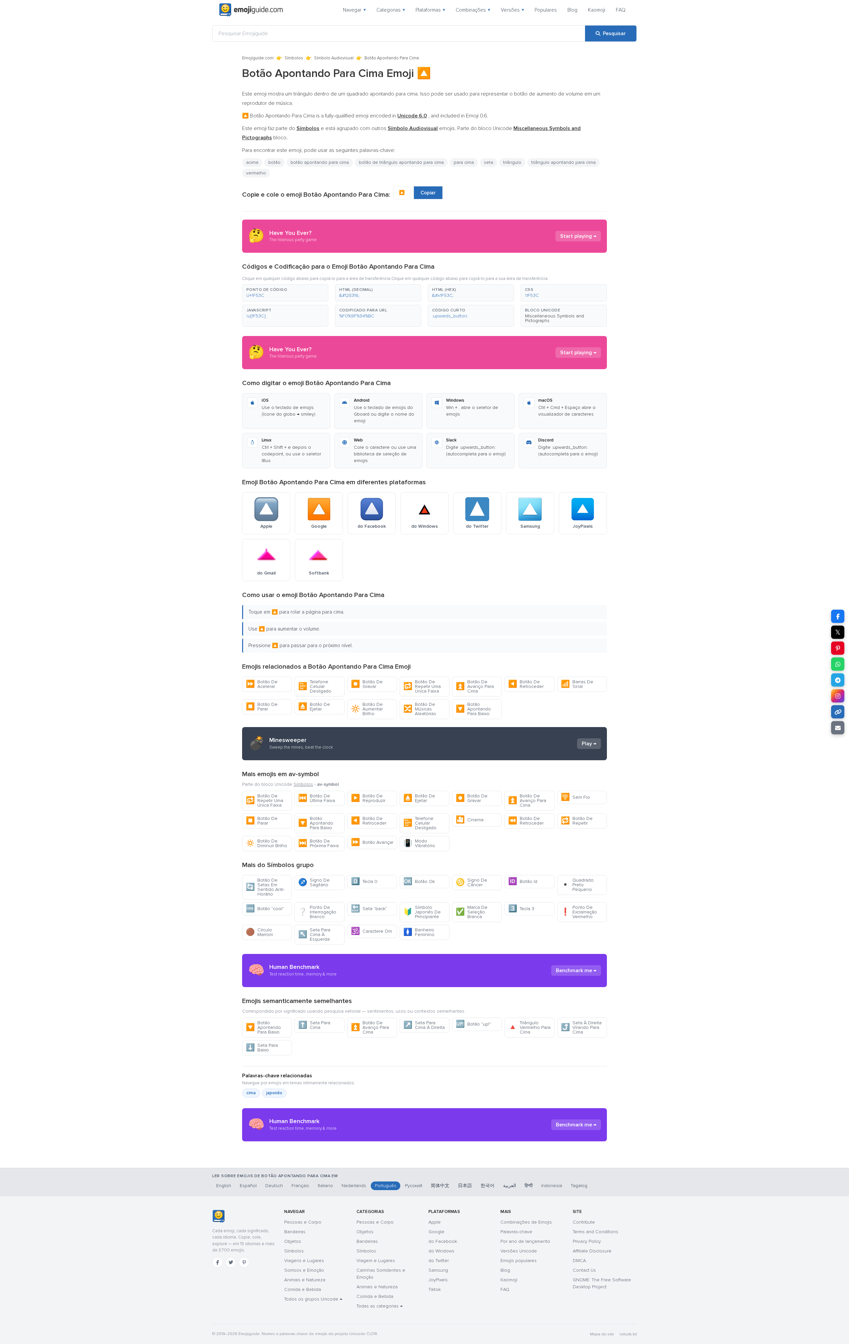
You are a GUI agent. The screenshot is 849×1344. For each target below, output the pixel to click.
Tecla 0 (364, 881)
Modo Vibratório (419, 843)
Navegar (354, 10)
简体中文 (440, 1185)
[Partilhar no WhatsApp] (837, 664)
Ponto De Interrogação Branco (317, 912)
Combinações (473, 10)
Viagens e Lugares (304, 1260)
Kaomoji (596, 10)
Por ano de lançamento (525, 1241)
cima (251, 1093)
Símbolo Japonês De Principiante (422, 912)
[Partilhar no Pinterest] (837, 648)
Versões (512, 10)
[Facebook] (217, 1262)
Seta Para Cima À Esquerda (314, 934)
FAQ (620, 10)
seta (488, 162)
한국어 (487, 1185)
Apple (434, 1222)
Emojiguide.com (258, 58)
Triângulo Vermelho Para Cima (529, 1027)
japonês (274, 1093)
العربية (509, 1185)
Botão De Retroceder (526, 684)
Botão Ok (419, 881)
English (223, 1185)
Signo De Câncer (471, 882)
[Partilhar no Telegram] (837, 680)
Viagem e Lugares (376, 1260)
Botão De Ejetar (314, 707)
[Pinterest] (244, 1262)
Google (436, 1232)
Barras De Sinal (577, 684)
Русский (413, 1185)
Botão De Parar (262, 707)
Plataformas (430, 10)
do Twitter (438, 1260)
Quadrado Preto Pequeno (577, 884)
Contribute (584, 1222)
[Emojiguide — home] (251, 10)
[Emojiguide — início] (218, 1216)
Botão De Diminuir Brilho (266, 843)
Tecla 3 (521, 908)
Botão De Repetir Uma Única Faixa (422, 686)
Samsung (438, 1270)
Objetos (292, 1241)
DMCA (579, 1260)
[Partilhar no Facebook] (837, 616)
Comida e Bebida (302, 1289)
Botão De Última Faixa (316, 798)
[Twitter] (231, 1262)
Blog (572, 10)
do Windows (441, 1251)
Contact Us (584, 1270)
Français (300, 1185)
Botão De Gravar (367, 684)
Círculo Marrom (259, 932)
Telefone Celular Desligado (314, 686)
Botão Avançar (372, 842)
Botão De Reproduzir (368, 798)
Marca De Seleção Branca (472, 912)
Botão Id (522, 881)
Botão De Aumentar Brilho (367, 709)
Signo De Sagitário (314, 882)
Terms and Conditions (595, 1232)
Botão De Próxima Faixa (318, 843)
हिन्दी (529, 1185)
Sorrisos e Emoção (304, 1270)
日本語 (465, 1185)
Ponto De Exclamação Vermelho (579, 912)
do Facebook (442, 1241)
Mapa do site (602, 1334)
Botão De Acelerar (262, 684)
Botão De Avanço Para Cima (475, 686)
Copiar (428, 193)
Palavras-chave (516, 1232)
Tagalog (579, 1185)
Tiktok (434, 1289)
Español (248, 1185)
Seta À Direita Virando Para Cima (581, 1027)
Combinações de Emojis (526, 1222)
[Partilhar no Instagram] (837, 696)
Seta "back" (369, 908)
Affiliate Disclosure (592, 1251)
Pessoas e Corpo (302, 1222)
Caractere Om (371, 931)
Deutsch (274, 1185)
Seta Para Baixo (262, 1047)
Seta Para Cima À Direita (424, 1025)
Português (385, 1185)
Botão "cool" (265, 908)
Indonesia (551, 1185)
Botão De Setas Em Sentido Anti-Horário (265, 887)
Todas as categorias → (380, 1306)
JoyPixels (438, 1280)
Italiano (325, 1185)
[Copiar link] (837, 711)
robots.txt (628, 1334)
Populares (546, 10)
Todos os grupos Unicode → (313, 1299)
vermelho (256, 173)
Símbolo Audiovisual (334, 58)
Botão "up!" (473, 1024)
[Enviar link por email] (837, 727)
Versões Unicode (518, 1251)
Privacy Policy (587, 1241)
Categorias (390, 10)
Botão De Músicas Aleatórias (419, 709)
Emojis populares (518, 1260)
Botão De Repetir (577, 821)
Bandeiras (294, 1232)
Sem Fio (575, 797)
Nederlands (354, 1185)
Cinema (470, 819)
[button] (285, 293)
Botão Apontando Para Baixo (473, 709)
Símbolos (294, 58)
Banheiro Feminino (418, 932)
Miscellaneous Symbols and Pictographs (554, 318)
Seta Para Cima (314, 1025)
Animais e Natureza (304, 1280)
